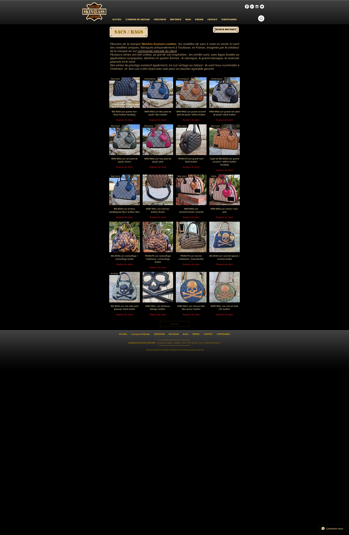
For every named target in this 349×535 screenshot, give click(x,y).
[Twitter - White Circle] (262, 7)
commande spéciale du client (157, 51)
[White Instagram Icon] (257, 7)
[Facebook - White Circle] (247, 7)
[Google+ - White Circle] (252, 7)
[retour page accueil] (261, 18)
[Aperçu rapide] (158, 190)
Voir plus (174, 324)
